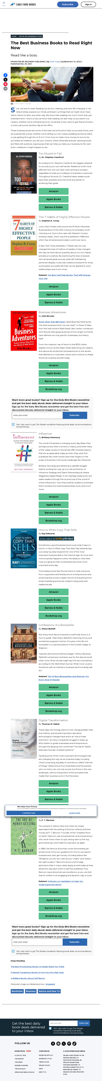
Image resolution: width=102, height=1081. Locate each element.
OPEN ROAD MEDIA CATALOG (24, 1072)
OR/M (41, 1069)
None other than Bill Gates (52, 322)
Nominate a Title (45, 1059)
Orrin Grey (54, 62)
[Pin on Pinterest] (5, 84)
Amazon (53, 191)
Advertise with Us (46, 1055)
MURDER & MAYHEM (21, 1065)
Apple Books (53, 199)
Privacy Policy (44, 1065)
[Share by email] (5, 89)
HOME (14, 36)
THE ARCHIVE (19, 1059)
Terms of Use (44, 1062)
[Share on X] (5, 80)
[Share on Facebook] (5, 75)
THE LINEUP (19, 1062)
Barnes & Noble (54, 207)
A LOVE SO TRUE (20, 1055)
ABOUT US (42, 1072)
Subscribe (67, 4)
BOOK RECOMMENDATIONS (30, 36)
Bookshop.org (53, 389)
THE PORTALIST (20, 1069)
